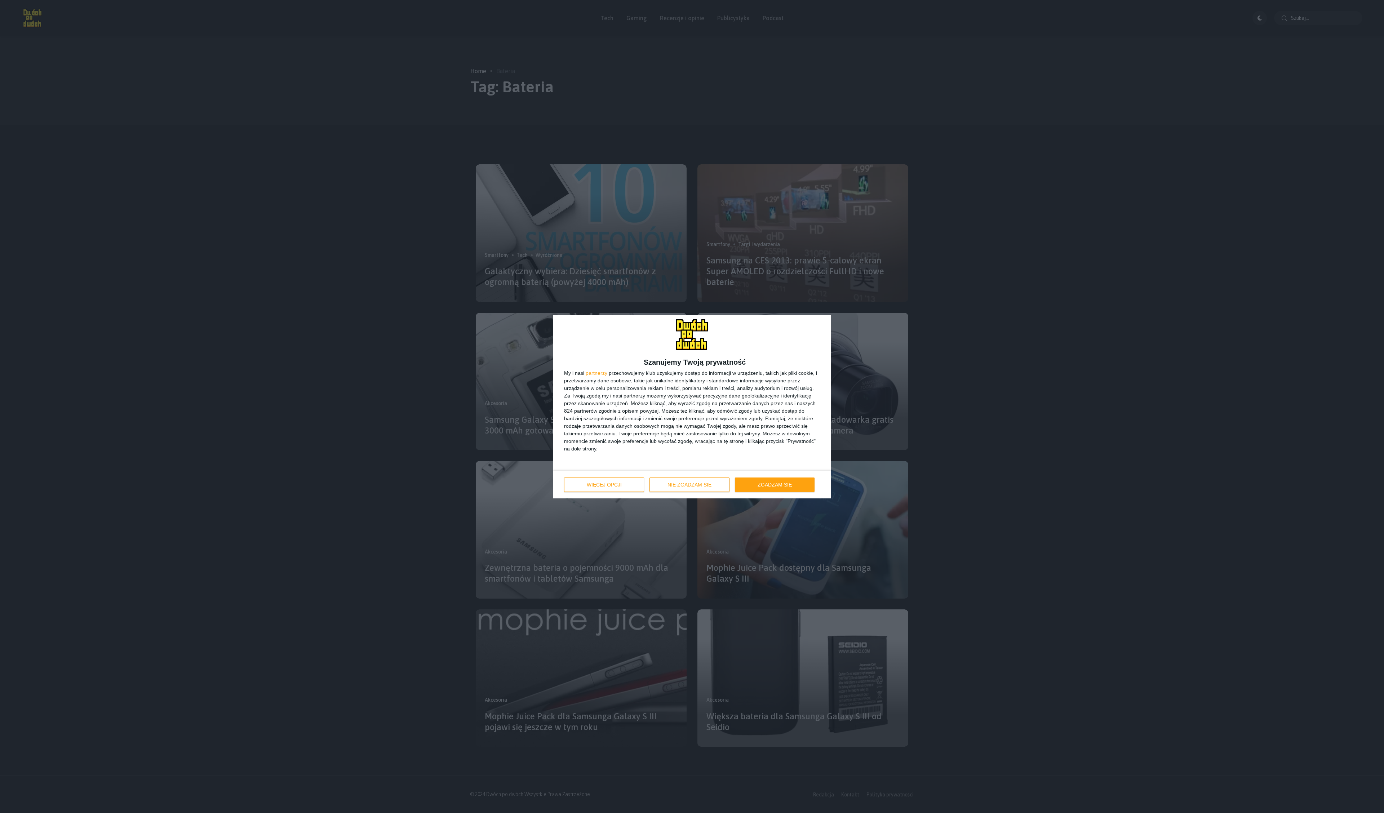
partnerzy (596, 373)
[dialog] (692, 406)
